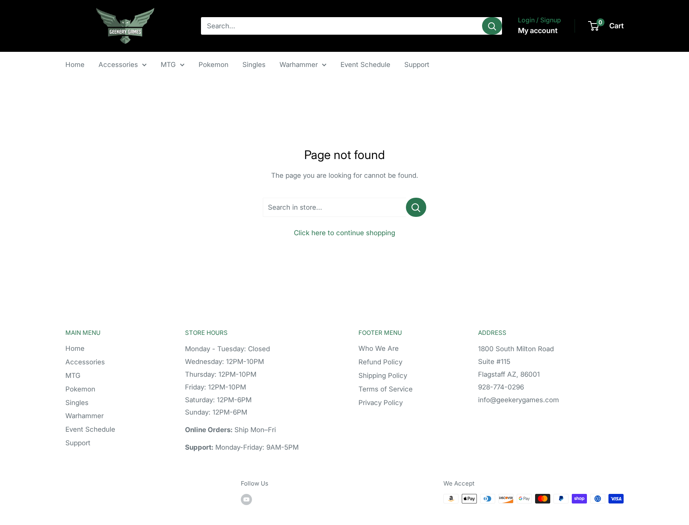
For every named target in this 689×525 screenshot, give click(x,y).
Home (75, 65)
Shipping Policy (382, 375)
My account (537, 30)
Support (416, 65)
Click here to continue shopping (344, 233)
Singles (254, 65)
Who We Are (378, 348)
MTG (168, 65)
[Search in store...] (416, 207)
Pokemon (213, 65)
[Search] (492, 26)
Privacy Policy (380, 403)
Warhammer (299, 65)
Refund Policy (380, 362)
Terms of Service (385, 389)
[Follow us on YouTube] (246, 499)
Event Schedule (365, 65)
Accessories (118, 65)
